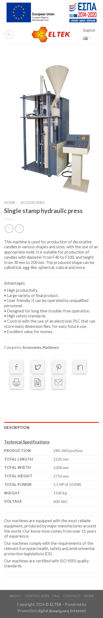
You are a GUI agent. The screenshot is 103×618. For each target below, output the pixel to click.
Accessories (32, 202)
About (15, 596)
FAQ (56, 596)
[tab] (51, 427)
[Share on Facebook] (16, 367)
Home (9, 202)
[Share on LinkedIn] (79, 367)
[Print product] (16, 382)
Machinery (51, 347)
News (88, 596)
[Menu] (9, 34)
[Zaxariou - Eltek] (51, 34)
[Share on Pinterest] (58, 367)
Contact (71, 596)
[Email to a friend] (58, 382)
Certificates (37, 596)
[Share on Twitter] (37, 367)
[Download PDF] (37, 382)
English (89, 30)
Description (16, 427)
